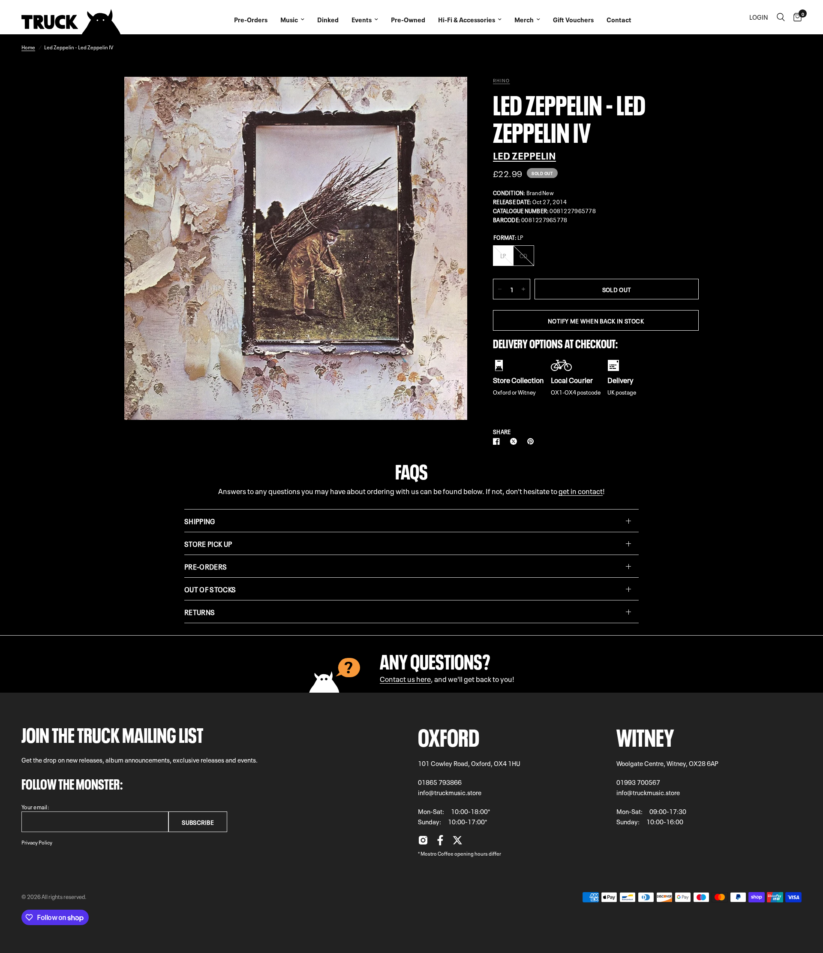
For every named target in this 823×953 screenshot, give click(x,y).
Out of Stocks (210, 589)
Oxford (448, 735)
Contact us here (405, 678)
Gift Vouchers (573, 19)
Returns (199, 611)
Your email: (35, 806)
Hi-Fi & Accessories (466, 19)
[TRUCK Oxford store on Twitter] (457, 842)
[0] (795, 17)
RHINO (501, 80)
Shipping (199, 521)
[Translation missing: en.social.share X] (515, 441)
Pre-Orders (250, 19)
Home (28, 47)
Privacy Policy (36, 842)
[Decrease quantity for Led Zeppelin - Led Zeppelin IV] (499, 289)
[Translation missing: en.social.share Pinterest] (532, 441)
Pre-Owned (408, 19)
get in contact (581, 490)
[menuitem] (251, 17)
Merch (524, 19)
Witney (645, 735)
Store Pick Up (208, 543)
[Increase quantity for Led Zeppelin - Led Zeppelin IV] (523, 289)
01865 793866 (440, 782)
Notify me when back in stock (596, 320)
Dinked (328, 19)
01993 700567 (638, 782)
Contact (619, 19)
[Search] (780, 17)
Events (361, 19)
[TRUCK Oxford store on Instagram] (423, 842)
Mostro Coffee (437, 853)
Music (289, 19)
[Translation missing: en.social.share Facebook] (498, 441)
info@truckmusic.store (449, 792)
